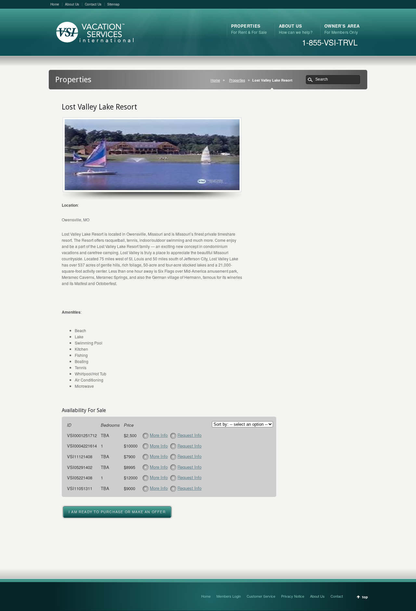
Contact (337, 596)
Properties (237, 80)
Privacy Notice (292, 596)
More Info (159, 435)
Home (54, 4)
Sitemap (113, 4)
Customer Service (261, 596)
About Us (72, 4)
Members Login (228, 596)
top (365, 596)
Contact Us (93, 4)
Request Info (189, 435)
